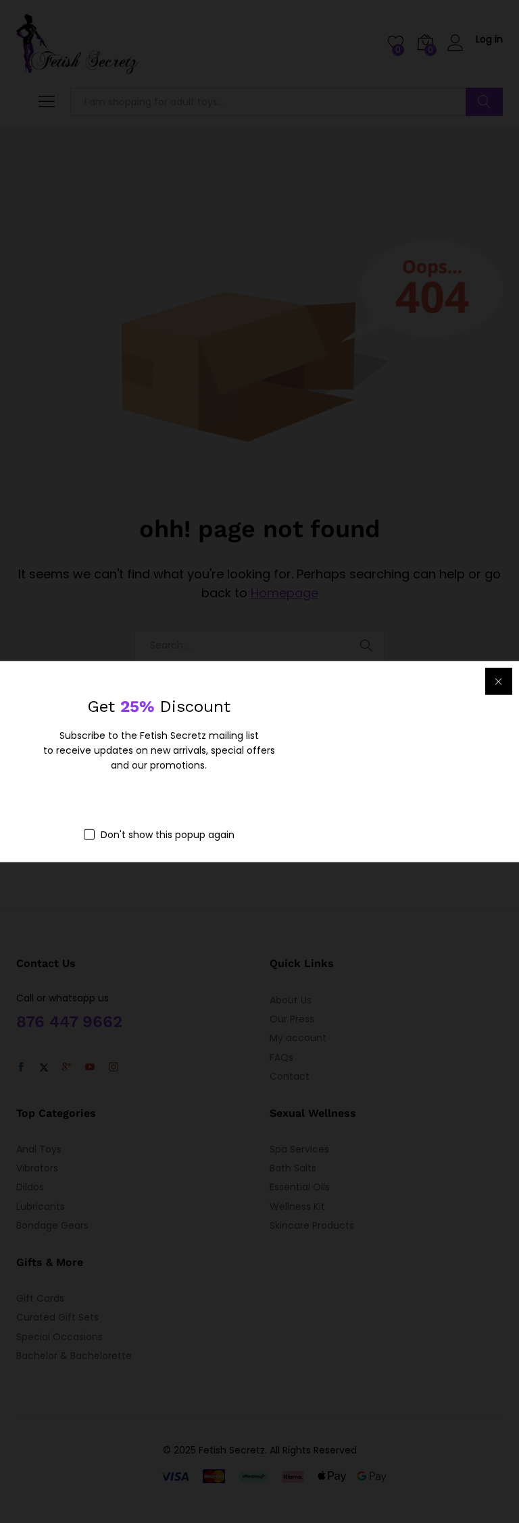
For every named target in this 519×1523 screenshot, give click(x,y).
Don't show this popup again (167, 834)
